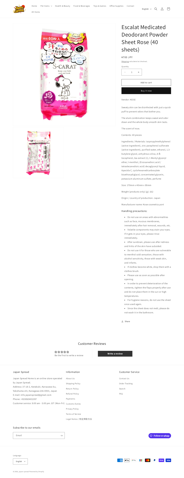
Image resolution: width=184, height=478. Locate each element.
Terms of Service (73, 414)
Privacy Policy (72, 409)
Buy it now (146, 90)
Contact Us (124, 378)
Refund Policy (72, 393)
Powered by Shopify (36, 471)
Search (122, 388)
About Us (70, 378)
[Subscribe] (61, 435)
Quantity (125, 66)
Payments (70, 398)
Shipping (125, 61)
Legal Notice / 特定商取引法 (79, 419)
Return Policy (72, 388)
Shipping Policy (73, 383)
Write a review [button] (115, 353)
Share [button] (127, 321)
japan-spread (24, 471)
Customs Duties (73, 403)
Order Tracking (126, 383)
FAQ (121, 393)
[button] (46, 6)
